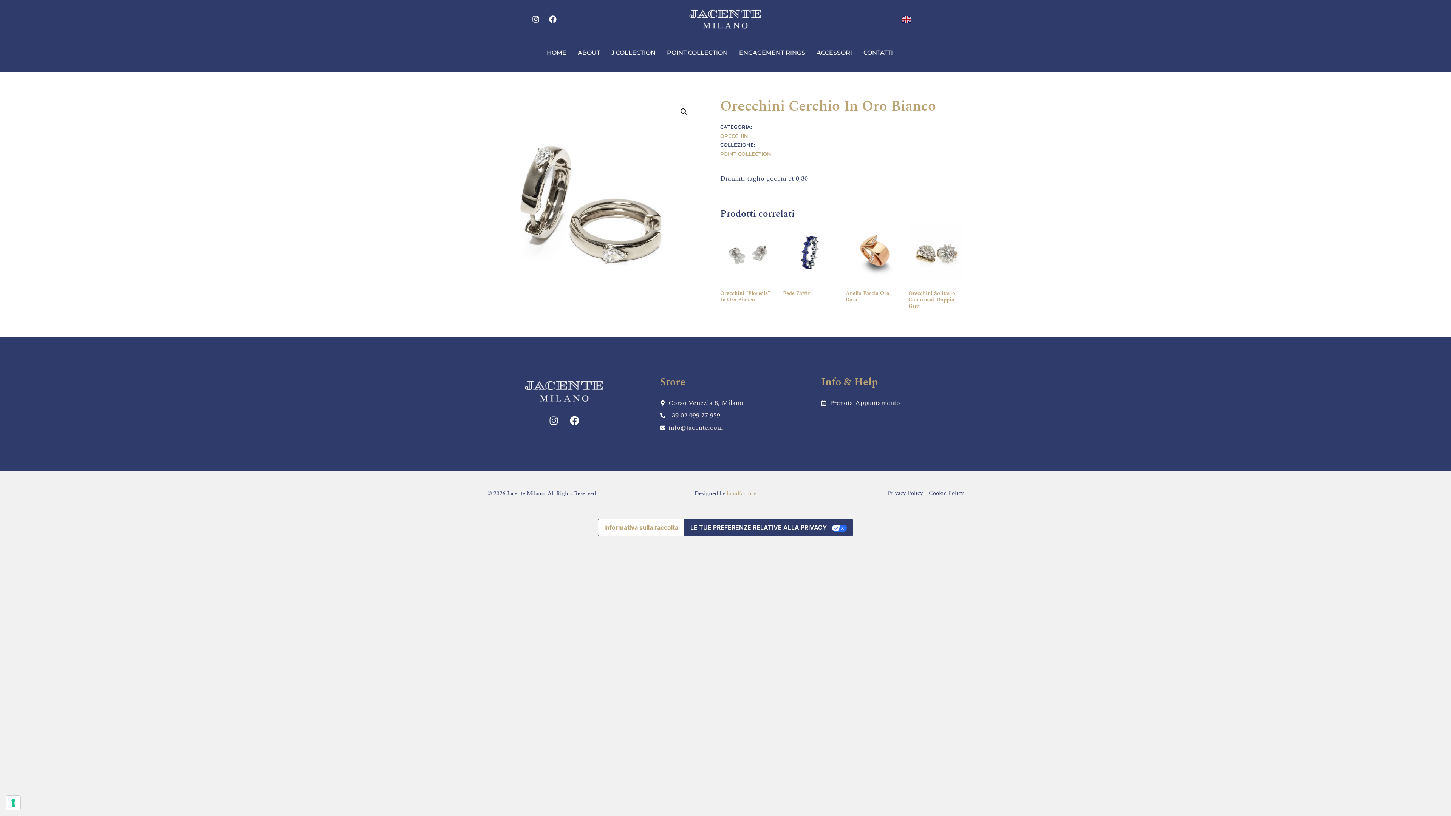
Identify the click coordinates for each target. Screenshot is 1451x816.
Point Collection (697, 52)
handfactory (741, 493)
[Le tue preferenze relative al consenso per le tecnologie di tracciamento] (13, 803)
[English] (907, 19)
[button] (684, 112)
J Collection (633, 52)
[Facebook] (552, 19)
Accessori (834, 52)
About (589, 52)
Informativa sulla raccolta (641, 527)
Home (556, 52)
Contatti (878, 52)
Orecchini (735, 136)
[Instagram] (535, 19)
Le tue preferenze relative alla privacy (758, 527)
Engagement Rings (772, 52)
